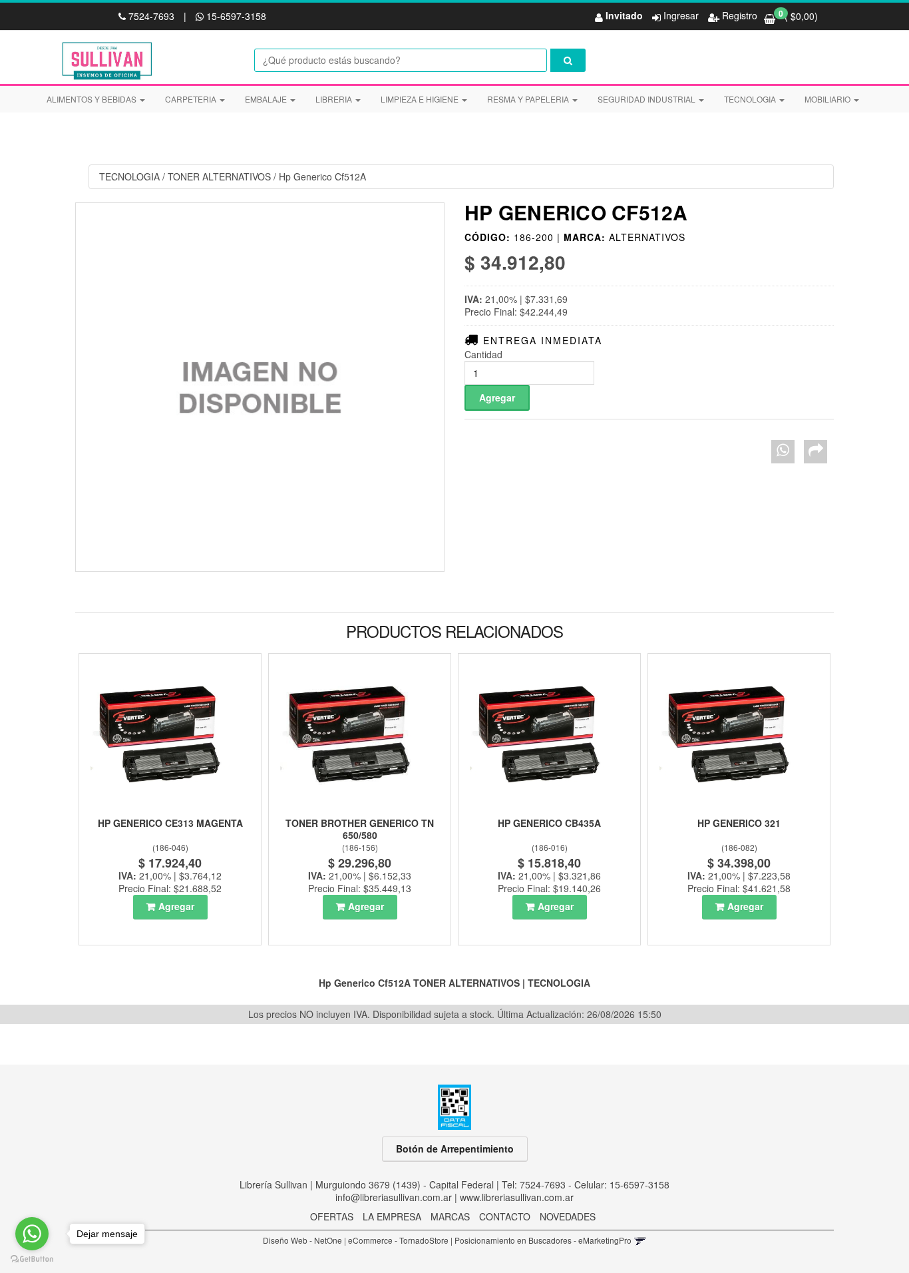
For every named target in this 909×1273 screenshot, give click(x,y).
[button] (640, 1240)
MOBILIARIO (828, 99)
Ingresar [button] (681, 15)
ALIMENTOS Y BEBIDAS (92, 99)
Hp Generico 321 (739, 823)
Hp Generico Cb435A (549, 823)
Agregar (176, 906)
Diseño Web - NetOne (302, 1240)
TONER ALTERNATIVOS (219, 176)
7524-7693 (151, 16)
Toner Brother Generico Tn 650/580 (359, 829)
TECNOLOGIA (751, 99)
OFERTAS (331, 1216)
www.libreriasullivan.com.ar (517, 1197)
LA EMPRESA (392, 1216)
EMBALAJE (267, 99)
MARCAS (450, 1216)
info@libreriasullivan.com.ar (393, 1197)
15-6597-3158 (235, 16)
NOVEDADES (568, 1216)
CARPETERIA (191, 99)
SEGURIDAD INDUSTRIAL (647, 99)
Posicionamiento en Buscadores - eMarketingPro (543, 1240)
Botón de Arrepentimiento (455, 1148)
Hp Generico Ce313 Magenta (170, 823)
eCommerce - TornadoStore (398, 1240)
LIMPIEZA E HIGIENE (420, 99)
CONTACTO (504, 1216)
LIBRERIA (334, 99)
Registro (738, 15)
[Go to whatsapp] (32, 1233)
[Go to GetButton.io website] (32, 1259)
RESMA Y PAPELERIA (529, 99)
